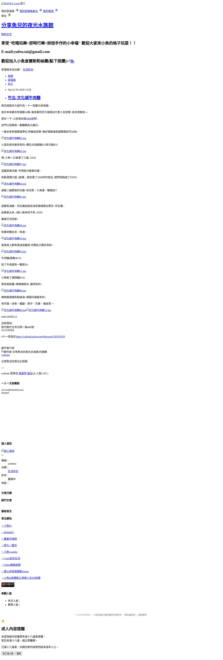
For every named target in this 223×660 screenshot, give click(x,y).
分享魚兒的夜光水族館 (27, 25)
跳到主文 (6, 34)
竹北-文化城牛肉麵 (24, 98)
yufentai (5, 355)
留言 (29, 373)
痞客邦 (23, 373)
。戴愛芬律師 (9, 539)
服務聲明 (142, 615)
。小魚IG (6, 525)
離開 (19, 653)
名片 (10, 84)
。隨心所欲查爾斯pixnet (15, 571)
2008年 (30, 118)
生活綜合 (28, 69)
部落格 (12, 80)
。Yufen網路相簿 (11, 565)
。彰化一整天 (9, 545)
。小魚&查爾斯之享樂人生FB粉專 (20, 578)
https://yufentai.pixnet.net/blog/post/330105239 (40, 336)
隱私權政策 (130, 615)
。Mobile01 (7, 532)
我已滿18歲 (8, 653)
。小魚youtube (9, 552)
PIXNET (87, 615)
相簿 (10, 76)
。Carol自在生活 (10, 558)
